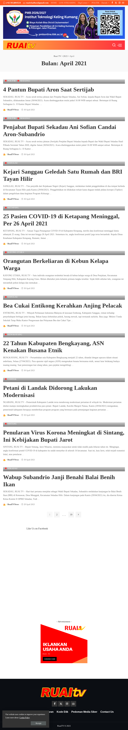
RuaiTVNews (13, 110)
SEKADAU (25, 81)
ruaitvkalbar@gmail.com (37, 3)
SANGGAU (13, 163)
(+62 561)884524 (13, 3)
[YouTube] (123, 2)
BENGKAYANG (15, 334)
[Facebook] (112, 2)
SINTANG (12, 424)
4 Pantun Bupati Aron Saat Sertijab (48, 89)
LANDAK (12, 379)
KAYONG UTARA (16, 252)
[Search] (114, 45)
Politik (12, 81)
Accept (38, 723)
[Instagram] (119, 2)
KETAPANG (13, 208)
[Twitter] (116, 2)
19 (71, 514)
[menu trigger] (119, 45)
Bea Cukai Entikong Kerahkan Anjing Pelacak (62, 305)
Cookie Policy (24, 718)
